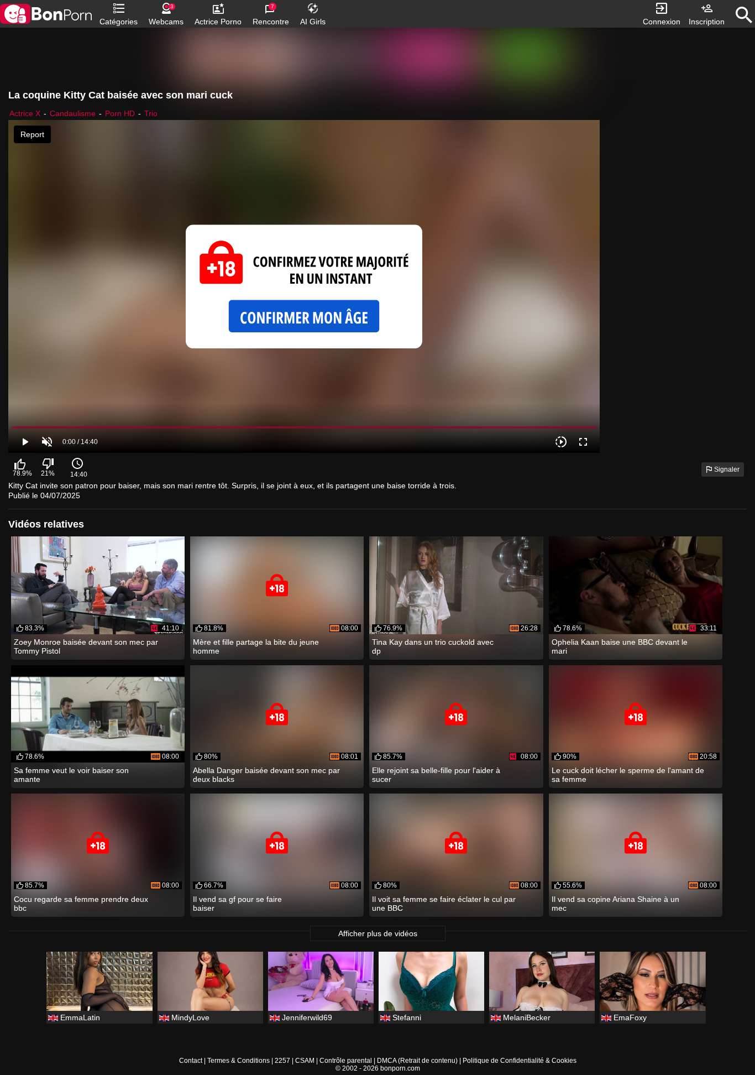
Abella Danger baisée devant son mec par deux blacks (266, 775)
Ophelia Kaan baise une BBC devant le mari (620, 646)
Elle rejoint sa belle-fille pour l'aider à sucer (436, 775)
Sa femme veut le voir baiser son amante (71, 775)
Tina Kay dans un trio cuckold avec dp (433, 646)
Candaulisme (73, 113)
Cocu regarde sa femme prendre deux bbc (81, 903)
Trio (151, 113)
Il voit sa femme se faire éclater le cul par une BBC (444, 903)
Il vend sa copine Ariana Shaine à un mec (615, 903)
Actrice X (24, 113)
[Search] (744, 15)
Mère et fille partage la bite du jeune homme (256, 646)
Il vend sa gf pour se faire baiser (237, 903)
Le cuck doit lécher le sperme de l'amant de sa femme (628, 775)
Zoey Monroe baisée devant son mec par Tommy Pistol (86, 646)
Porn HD (120, 113)
